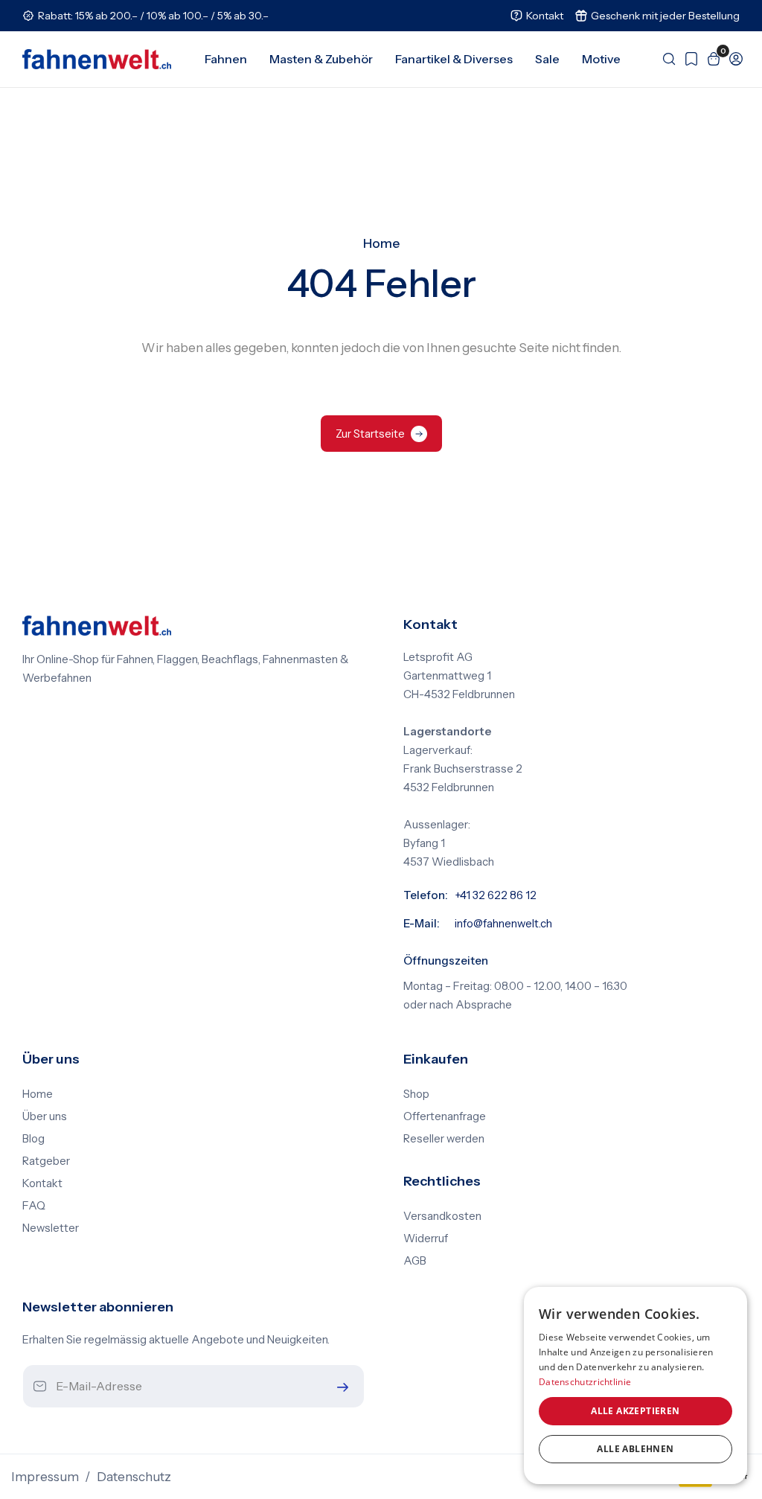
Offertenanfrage (444, 1116)
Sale (547, 58)
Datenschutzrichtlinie (585, 1381)
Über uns (44, 1116)
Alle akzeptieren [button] (635, 1410)
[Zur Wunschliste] (687, 59)
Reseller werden (443, 1138)
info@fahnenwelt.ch (503, 923)
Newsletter (50, 1228)
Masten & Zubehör (321, 58)
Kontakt (42, 1183)
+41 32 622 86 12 (496, 895)
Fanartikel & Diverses (454, 58)
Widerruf (425, 1238)
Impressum (45, 1476)
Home (381, 243)
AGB (414, 1261)
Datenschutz (134, 1476)
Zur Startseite (370, 433)
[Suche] (665, 59)
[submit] (339, 1386)
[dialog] (635, 1385)
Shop (416, 1094)
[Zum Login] (732, 59)
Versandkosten (442, 1216)
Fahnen (226, 58)
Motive (601, 58)
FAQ (33, 1205)
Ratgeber (46, 1161)
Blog (33, 1138)
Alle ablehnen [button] (635, 1448)
